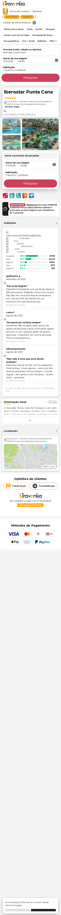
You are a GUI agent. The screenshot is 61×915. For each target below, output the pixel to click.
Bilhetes (42, 41)
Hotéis (39, 29)
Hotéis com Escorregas (16, 35)
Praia (30, 29)
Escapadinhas (11, 41)
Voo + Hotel (28, 41)
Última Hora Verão (14, 29)
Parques (50, 29)
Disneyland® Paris (42, 35)
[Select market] (34, 22)
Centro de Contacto (19, 11)
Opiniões (37, 11)
